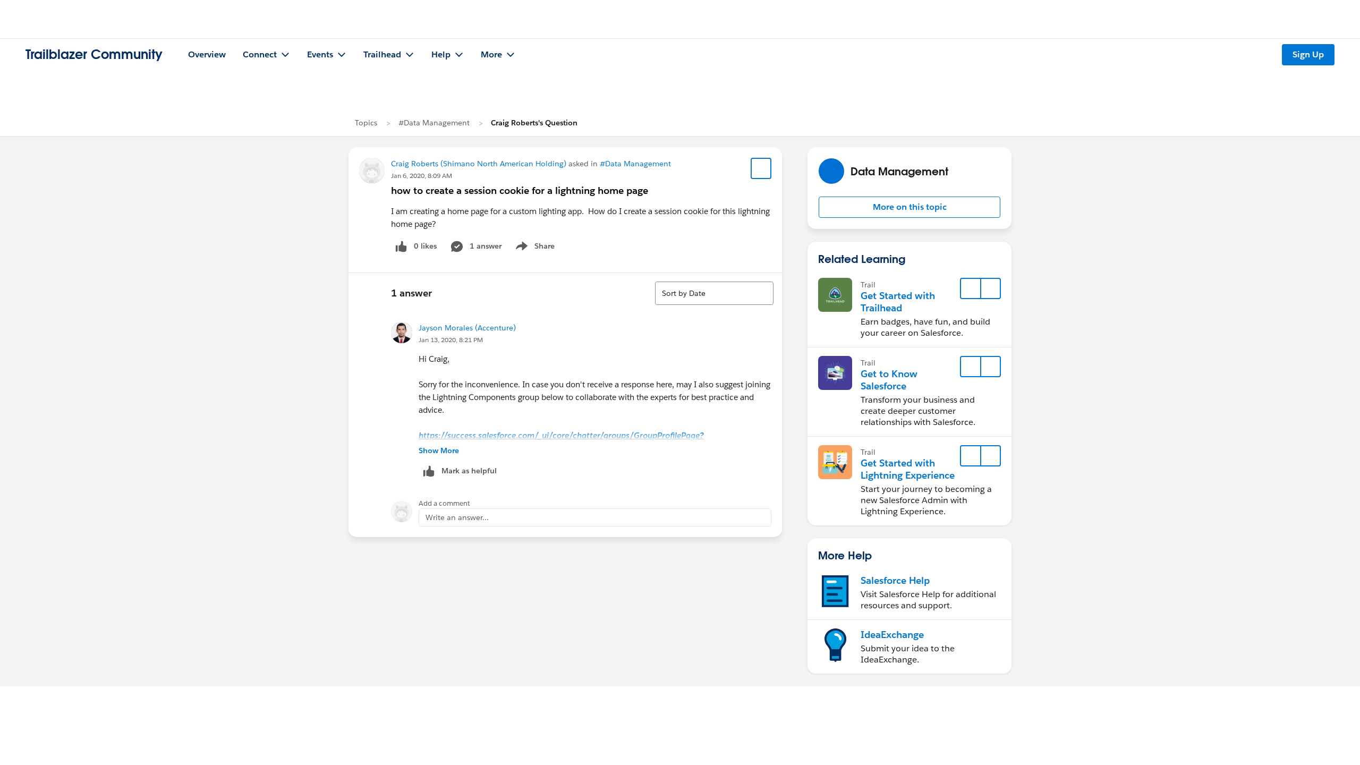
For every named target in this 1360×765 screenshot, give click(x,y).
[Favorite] (761, 168)
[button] (909, 207)
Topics (366, 123)
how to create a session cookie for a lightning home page (519, 190)
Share (533, 248)
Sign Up (1308, 54)
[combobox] (714, 293)
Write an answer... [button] (457, 517)
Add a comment (444, 503)
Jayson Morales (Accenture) (467, 328)
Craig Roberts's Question (534, 123)
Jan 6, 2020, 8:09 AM (421, 175)
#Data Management (434, 123)
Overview (207, 54)
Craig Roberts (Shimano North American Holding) (478, 163)
